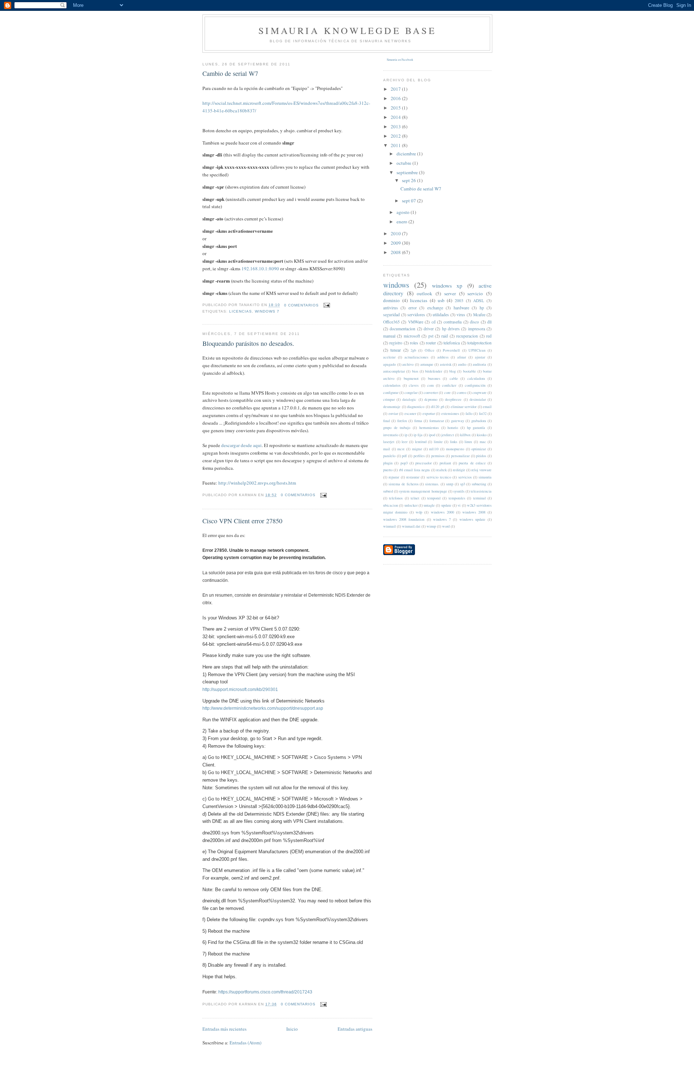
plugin (388, 462)
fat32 (483, 413)
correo (461, 392)
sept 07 (409, 200)
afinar (461, 357)
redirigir (459, 469)
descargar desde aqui (241, 445)
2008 (396, 252)
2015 (396, 107)
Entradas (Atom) (245, 1042)
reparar (394, 477)
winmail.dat (411, 526)
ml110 (433, 448)
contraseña (453, 322)
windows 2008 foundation (403, 519)
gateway (457, 420)
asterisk (445, 364)
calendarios (391, 385)
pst (430, 336)
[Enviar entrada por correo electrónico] (325, 305)
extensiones (450, 413)
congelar (410, 392)
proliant (445, 462)
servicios (465, 477)
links (453, 441)
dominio (391, 300)
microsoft (412, 336)
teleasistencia (481, 491)
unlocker (410, 505)
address (443, 357)
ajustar (480, 357)
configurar (390, 392)
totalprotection (479, 342)
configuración (475, 385)
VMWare (415, 322)
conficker (449, 385)
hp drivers (451, 328)
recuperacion (467, 336)
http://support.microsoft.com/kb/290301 (240, 689)
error (412, 307)
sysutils (458, 491)
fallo (469, 413)
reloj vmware (481, 469)
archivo (408, 364)
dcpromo (430, 399)
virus (461, 314)
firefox (402, 420)
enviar (393, 413)
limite (438, 441)
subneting (479, 483)
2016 (396, 98)
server (450, 293)
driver (429, 328)
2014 (396, 117)
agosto (404, 212)
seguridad (391, 314)
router (431, 342)
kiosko (482, 434)
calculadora (476, 378)
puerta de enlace (472, 462)
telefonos (396, 498)
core (447, 392)
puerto (388, 469)
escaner (410, 413)
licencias (240, 311)
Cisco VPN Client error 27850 (242, 520)
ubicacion (390, 505)
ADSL (478, 300)
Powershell (451, 350)
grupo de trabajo (396, 427)
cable (454, 378)
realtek (441, 469)
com (430, 385)
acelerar (389, 357)
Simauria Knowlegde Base (347, 30)
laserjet (388, 441)
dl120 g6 (437, 406)
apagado (389, 364)
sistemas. (432, 483)
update (446, 505)
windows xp (447, 285)
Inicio (292, 1029)
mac (483, 441)
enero (402, 221)
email (487, 406)
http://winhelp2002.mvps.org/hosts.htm (257, 483)
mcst (400, 448)
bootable (469, 371)
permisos (438, 455)
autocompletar (394, 371)
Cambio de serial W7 (230, 73)
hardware (461, 307)
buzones (434, 378)
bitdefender (433, 371)
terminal (479, 498)
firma (418, 420)
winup (431, 526)
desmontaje (391, 406)
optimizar (478, 448)
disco (474, 322)
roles (414, 342)
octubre (404, 163)
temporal (434, 498)
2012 (396, 136)
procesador (423, 462)
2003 (459, 300)
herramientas (429, 427)
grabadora (478, 420)
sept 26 (409, 180)
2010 (396, 233)
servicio (475, 293)
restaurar (412, 477)
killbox (465, 434)
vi (459, 505)
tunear (395, 350)
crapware (479, 392)
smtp (449, 483)
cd (434, 322)
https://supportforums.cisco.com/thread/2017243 (265, 992)
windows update (472, 519)
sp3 (462, 483)
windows (396, 285)
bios (415, 371)
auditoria (479, 364)
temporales (457, 498)
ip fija (418, 434)
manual (389, 336)
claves (414, 385)
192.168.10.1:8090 (260, 268)
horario (452, 427)
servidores (416, 314)
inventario (390, 434)
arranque (426, 364)
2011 (396, 145)
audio (462, 364)
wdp (419, 512)
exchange (435, 307)
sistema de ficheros (404, 483)
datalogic (409, 399)
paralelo (389, 455)
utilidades (441, 314)
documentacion (402, 328)
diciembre (407, 153)
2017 (396, 89)
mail (386, 448)
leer (404, 441)
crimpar (389, 399)
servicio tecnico (439, 477)
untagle (429, 505)
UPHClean (476, 350)
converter (431, 392)
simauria (485, 477)
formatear (436, 420)
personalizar (460, 455)
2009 (396, 243)
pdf (404, 455)
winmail (389, 526)
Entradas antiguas (355, 1029)
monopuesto (455, 448)
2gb (413, 350)
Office (429, 350)
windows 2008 (473, 512)
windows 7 (267, 311)
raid (444, 336)
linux (468, 441)
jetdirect (447, 434)
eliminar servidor (464, 406)
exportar (429, 413)
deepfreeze (453, 399)
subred (388, 491)
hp (482, 307)
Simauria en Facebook (400, 59)
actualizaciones (416, 357)
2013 (396, 126)
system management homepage (423, 491)
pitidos (481, 455)
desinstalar (478, 399)
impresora (476, 328)
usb (441, 300)
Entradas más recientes (224, 1029)
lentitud (421, 441)
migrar (417, 448)
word (446, 526)
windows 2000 (442, 512)
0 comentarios (301, 305)
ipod (432, 434)
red (489, 336)
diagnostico (415, 406)
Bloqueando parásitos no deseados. (248, 343)
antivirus (390, 307)
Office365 (391, 322)
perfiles (419, 455)
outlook (424, 293)
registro (395, 342)
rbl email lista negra (414, 469)
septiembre (408, 172)
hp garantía (476, 427)
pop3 (404, 462)
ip (405, 434)
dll (489, 322)
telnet (415, 498)
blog (452, 371)
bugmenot (411, 378)
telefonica (452, 342)
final (386, 420)
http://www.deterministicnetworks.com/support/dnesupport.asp (262, 708)
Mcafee (479, 314)
